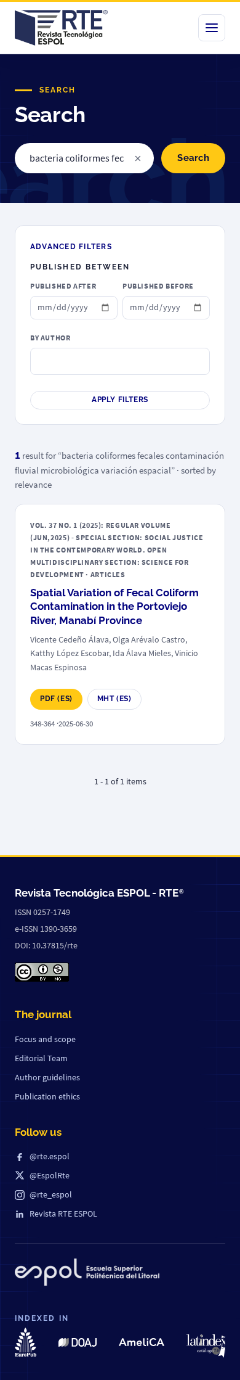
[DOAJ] (77, 1342)
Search (193, 157)
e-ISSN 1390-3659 (46, 928)
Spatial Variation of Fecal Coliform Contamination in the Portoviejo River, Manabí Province (114, 606)
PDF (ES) (56, 698)
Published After (63, 285)
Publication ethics (47, 1096)
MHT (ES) (114, 698)
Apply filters (120, 399)
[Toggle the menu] (211, 27)
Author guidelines (47, 1077)
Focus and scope (45, 1039)
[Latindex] (208, 1346)
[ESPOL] (87, 1275)
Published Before (158, 285)
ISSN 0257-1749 (42, 912)
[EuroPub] (25, 1342)
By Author (50, 337)
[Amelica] (141, 1342)
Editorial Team (41, 1058)
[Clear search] (137, 158)
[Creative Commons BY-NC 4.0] (42, 972)
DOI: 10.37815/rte (46, 945)
